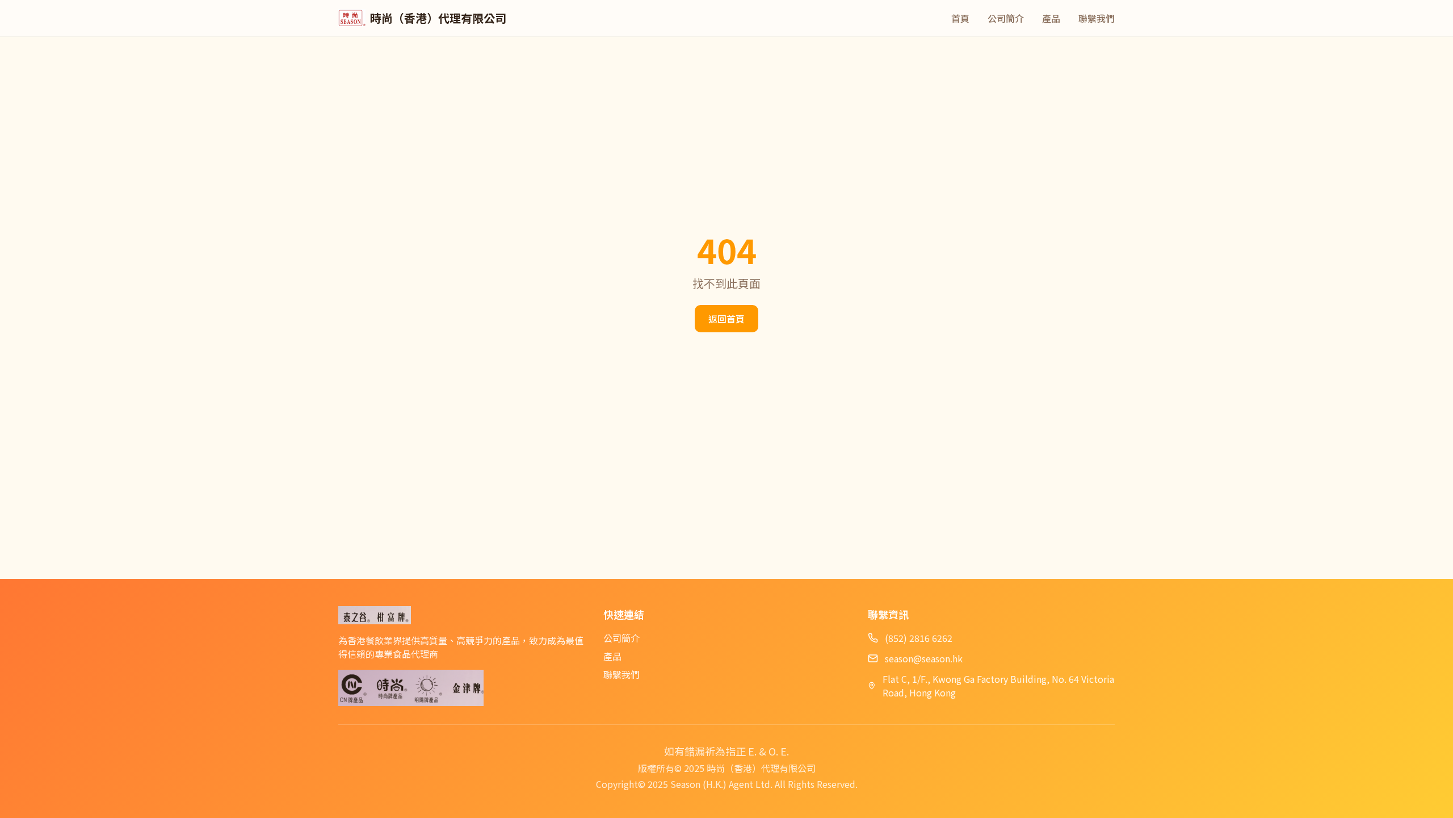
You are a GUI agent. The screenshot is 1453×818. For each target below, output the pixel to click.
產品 (1051, 18)
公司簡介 (1006, 18)
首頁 (960, 18)
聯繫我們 (1096, 18)
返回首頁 (726, 318)
